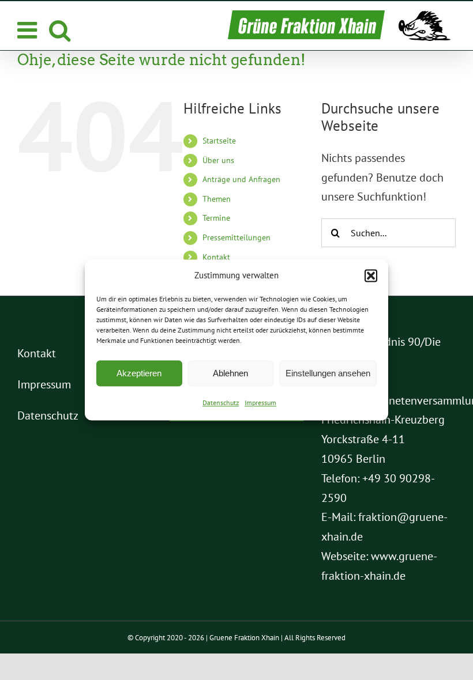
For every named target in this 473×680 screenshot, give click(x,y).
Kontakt (216, 257)
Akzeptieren (139, 373)
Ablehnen (230, 373)
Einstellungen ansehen (328, 373)
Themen (216, 199)
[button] (371, 275)
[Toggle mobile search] (59, 29)
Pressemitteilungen (236, 237)
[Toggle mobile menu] (28, 29)
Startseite (219, 140)
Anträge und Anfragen (241, 179)
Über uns (218, 160)
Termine (216, 218)
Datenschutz (220, 403)
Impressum (260, 403)
